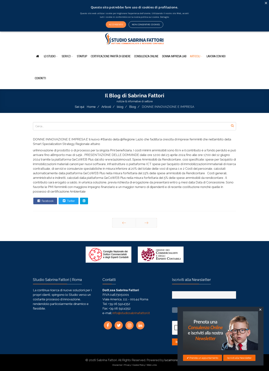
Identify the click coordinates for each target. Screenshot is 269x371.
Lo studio (49, 56)
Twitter (70, 201)
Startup (82, 56)
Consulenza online (146, 56)
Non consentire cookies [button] (146, 24)
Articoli (195, 56)
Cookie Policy (139, 365)
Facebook (47, 201)
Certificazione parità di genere (110, 56)
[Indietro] (124, 222)
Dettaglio (164, 17)
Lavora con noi (215, 56)
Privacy (127, 365)
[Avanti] (146, 222)
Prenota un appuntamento (203, 358)
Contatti (40, 78)
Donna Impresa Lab (174, 56)
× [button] (265, 3)
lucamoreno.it (174, 360)
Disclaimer (117, 365)
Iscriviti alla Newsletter (239, 358)
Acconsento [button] (116, 24)
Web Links (152, 365)
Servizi (66, 56)
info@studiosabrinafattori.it (131, 313)
